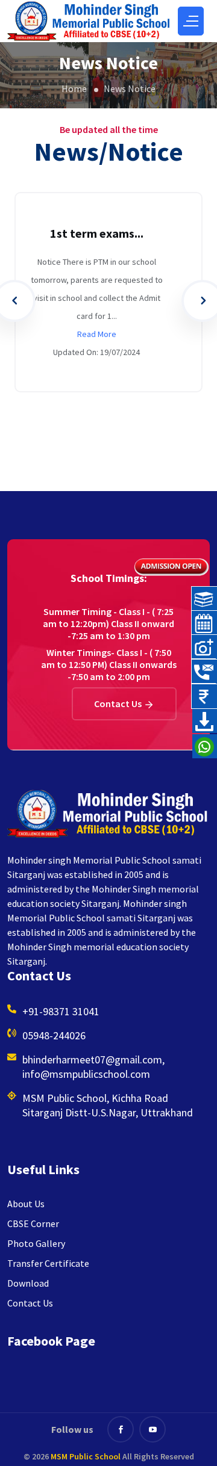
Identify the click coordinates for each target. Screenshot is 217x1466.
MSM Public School (86, 1456)
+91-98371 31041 (60, 1011)
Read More (96, 334)
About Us (26, 1204)
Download (28, 1283)
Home (74, 88)
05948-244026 (54, 1035)
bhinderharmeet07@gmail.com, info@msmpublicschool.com (93, 1067)
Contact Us (118, 703)
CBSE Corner (33, 1223)
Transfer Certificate (48, 1263)
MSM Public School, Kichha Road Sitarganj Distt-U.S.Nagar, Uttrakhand (107, 1105)
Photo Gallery (36, 1243)
